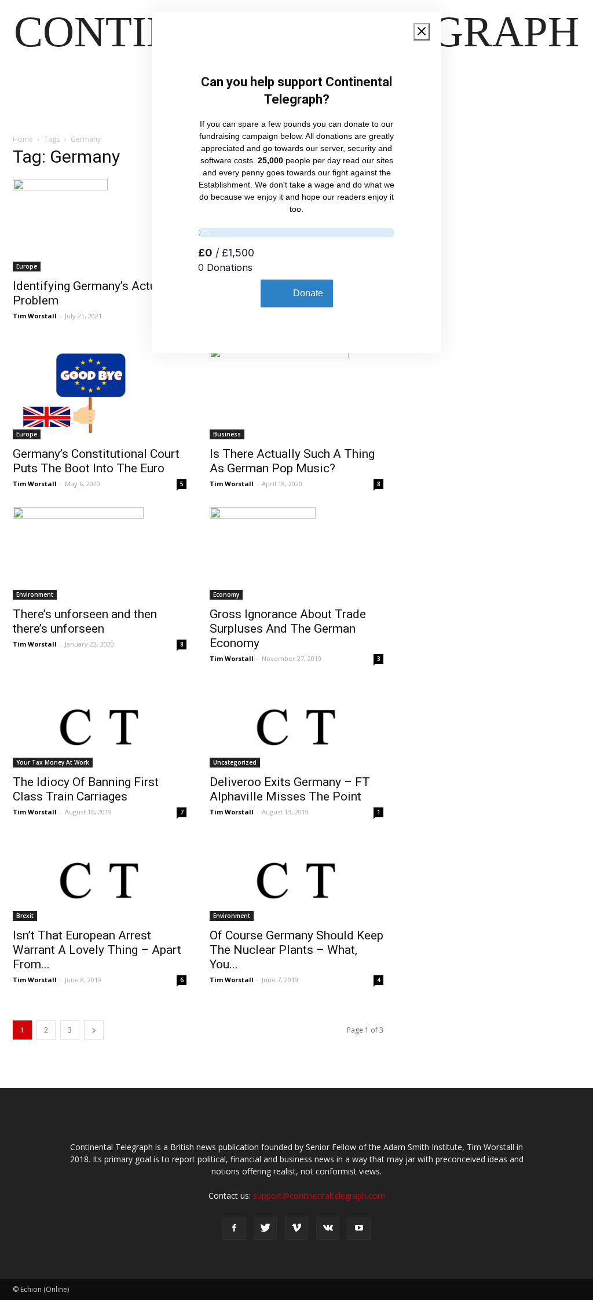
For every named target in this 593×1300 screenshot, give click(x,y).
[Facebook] (234, 1228)
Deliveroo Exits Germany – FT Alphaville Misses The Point (290, 789)
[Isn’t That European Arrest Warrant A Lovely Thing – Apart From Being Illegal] (99, 878)
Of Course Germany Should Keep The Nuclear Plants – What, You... (296, 949)
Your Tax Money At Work (52, 762)
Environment (34, 594)
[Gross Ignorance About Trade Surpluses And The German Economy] (296, 553)
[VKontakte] (327, 1228)
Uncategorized (235, 762)
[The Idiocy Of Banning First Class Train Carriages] (99, 724)
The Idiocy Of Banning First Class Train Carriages (86, 789)
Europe (26, 266)
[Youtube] (359, 1228)
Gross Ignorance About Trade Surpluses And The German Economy (288, 628)
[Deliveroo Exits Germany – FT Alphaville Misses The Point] (296, 724)
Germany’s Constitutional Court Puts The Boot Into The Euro (96, 461)
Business (227, 434)
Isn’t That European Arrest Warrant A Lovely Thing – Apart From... (97, 949)
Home (23, 139)
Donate (308, 293)
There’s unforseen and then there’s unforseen (85, 621)
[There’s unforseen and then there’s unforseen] (99, 553)
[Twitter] (265, 1228)
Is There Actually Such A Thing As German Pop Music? (292, 461)
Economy (226, 594)
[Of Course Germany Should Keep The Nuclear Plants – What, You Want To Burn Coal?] (296, 878)
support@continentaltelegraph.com (319, 1195)
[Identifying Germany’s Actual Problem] (99, 225)
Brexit (25, 916)
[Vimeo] (296, 1228)
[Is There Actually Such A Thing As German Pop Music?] (296, 393)
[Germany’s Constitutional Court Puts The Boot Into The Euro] (99, 393)
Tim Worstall (35, 315)
